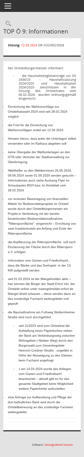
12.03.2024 (29, 45)
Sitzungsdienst (58, 445)
